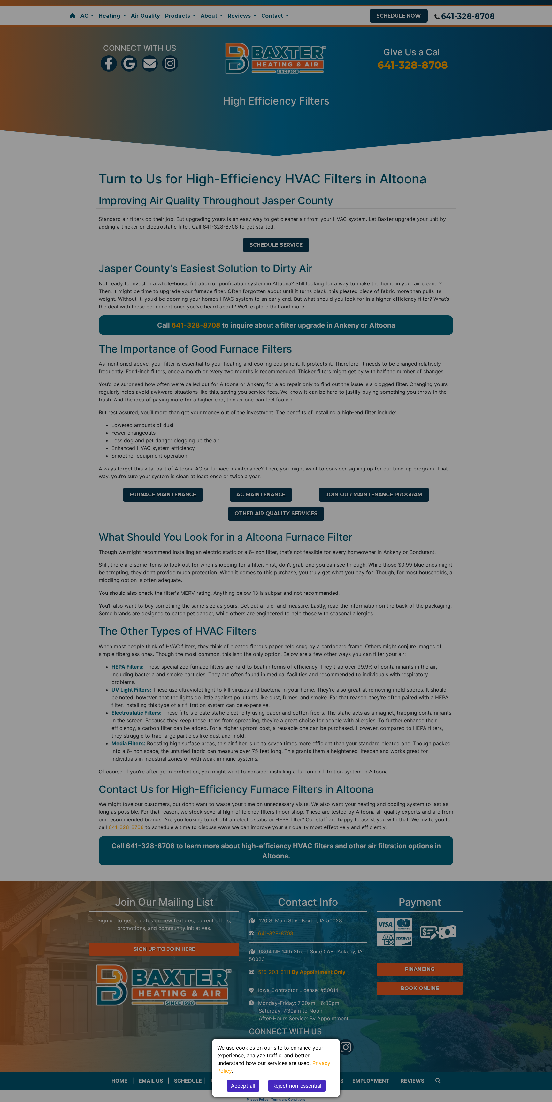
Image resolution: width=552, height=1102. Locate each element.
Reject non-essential (296, 1086)
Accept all (243, 1086)
